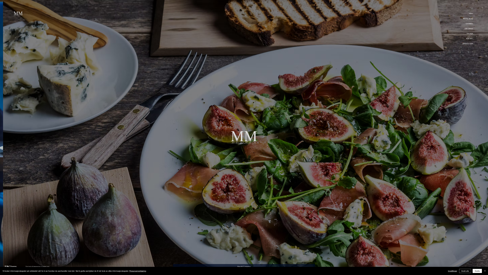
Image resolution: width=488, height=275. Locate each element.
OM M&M (470, 34)
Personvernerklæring (137, 271)
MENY (471, 14)
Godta (477, 271)
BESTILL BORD (468, 19)
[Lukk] (484, 271)
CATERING (469, 24)
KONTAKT (469, 38)
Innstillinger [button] (452, 271)
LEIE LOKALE (469, 29)
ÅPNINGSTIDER (467, 44)
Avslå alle (465, 271)
